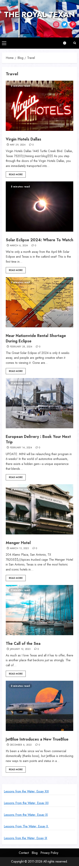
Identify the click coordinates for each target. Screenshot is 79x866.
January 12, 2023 (20, 649)
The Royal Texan (39, 14)
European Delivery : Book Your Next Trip (38, 439)
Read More (16, 174)
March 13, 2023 (19, 548)
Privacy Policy (49, 853)
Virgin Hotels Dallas (23, 139)
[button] (4, 43)
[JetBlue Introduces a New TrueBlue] (39, 706)
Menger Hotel (18, 543)
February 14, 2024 (21, 447)
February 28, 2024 (21, 346)
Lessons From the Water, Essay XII (26, 803)
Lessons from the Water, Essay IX (25, 838)
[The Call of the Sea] (39, 610)
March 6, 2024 (19, 245)
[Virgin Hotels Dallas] (39, 106)
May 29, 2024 (18, 144)
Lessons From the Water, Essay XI (26, 815)
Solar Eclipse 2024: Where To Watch (39, 240)
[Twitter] (64, 24)
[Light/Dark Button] (66, 43)
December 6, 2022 (21, 745)
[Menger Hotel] (39, 509)
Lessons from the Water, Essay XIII (26, 791)
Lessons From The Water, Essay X (26, 826)
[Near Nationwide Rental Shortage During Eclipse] (39, 302)
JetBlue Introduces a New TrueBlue (37, 739)
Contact (24, 853)
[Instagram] (56, 24)
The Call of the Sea (23, 643)
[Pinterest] (73, 24)
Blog (35, 853)
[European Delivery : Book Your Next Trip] (39, 403)
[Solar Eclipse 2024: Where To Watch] (39, 206)
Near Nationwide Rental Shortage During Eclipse (36, 338)
